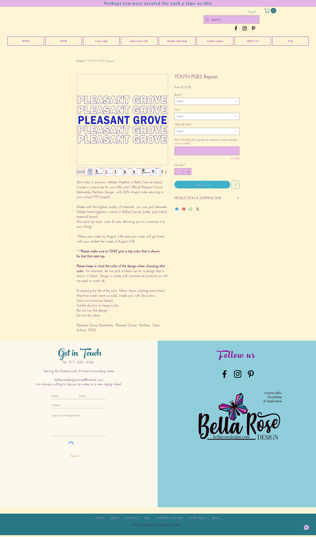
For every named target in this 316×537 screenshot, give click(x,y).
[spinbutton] (183, 171)
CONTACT (131, 518)
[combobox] (206, 101)
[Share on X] (197, 209)
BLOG (215, 518)
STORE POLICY (197, 518)
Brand (178, 94)
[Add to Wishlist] (235, 184)
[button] (271, 10)
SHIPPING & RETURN (169, 518)
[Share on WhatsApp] (191, 209)
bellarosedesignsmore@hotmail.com (78, 379)
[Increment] (188, 171)
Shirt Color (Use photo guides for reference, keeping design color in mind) (205, 141)
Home (80, 61)
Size (177, 109)
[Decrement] (177, 171)
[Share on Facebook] (177, 209)
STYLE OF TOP (183, 124)
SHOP (100, 518)
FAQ (147, 518)
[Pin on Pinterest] (184, 209)
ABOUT (115, 518)
